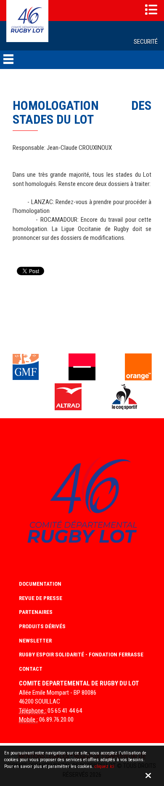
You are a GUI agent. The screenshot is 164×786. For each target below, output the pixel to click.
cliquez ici (104, 766)
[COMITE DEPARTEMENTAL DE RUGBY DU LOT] (27, 20)
